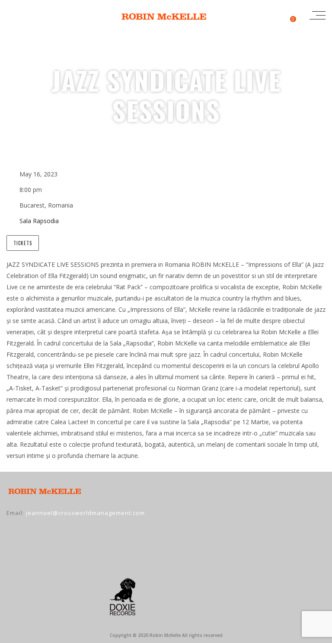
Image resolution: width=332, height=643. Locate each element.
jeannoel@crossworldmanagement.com (85, 513)
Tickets (22, 243)
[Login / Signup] (272, 15)
